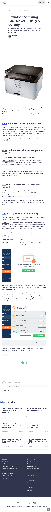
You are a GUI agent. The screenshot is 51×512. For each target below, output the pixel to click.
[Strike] (13, 386)
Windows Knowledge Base (10, 468)
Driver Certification (8, 471)
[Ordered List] (15, 386)
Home (11, 11)
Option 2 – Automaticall (9, 171)
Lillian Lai (4, 416)
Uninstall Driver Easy (8, 476)
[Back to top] (48, 509)
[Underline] (11, 386)
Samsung (5, 355)
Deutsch (22, 503)
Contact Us (6, 461)
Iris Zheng (14, 35)
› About (29, 478)
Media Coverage (31, 466)
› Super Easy (30, 487)
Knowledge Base (19, 11)
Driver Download (28, 11)
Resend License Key (8, 473)
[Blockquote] (18, 386)
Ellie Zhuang (5, 431)
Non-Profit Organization (33, 471)
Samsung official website (11, 193)
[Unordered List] (16, 386)
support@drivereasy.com (20, 344)
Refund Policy (6, 478)
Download (6, 239)
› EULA (28, 482)
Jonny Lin (29, 416)
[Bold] (8, 386)
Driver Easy (5, 222)
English (17, 503)
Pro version (25, 234)
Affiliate (29, 461)
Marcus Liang (30, 431)
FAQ (4, 464)
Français (29, 503)
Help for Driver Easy (8, 466)
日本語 (34, 503)
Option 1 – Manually (8, 160)
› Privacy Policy (31, 485)
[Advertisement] (25, 47)
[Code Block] (20, 386)
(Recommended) (22, 171)
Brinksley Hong (5, 446)
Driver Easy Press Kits (33, 468)
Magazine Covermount (33, 464)
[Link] (22, 386)
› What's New (30, 480)
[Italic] (10, 386)
